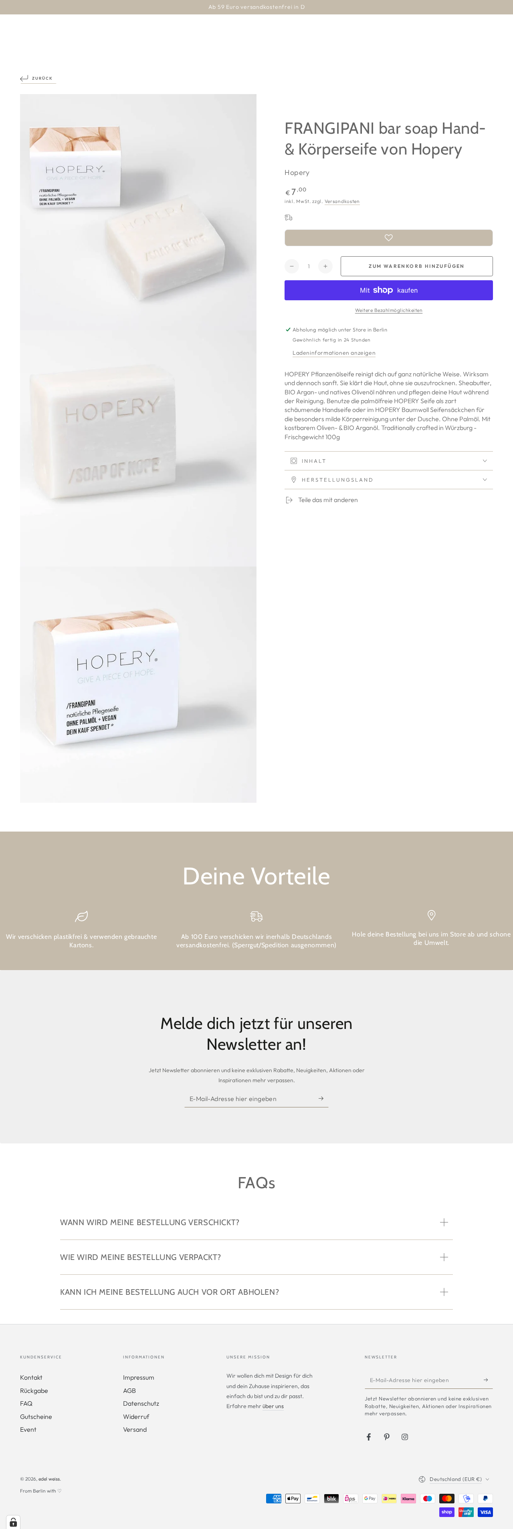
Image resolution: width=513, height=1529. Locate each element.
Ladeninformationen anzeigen (334, 352)
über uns (273, 1406)
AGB (129, 1390)
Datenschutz (141, 1403)
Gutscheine (36, 1416)
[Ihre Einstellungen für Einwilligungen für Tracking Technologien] (13, 1522)
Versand (135, 1429)
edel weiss (49, 1479)
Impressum (138, 1377)
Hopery (297, 172)
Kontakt (31, 1377)
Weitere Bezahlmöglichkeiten (389, 310)
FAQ (26, 1403)
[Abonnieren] (324, 1098)
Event (28, 1429)
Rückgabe (34, 1390)
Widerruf (136, 1416)
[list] (256, 933)
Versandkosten (342, 201)
